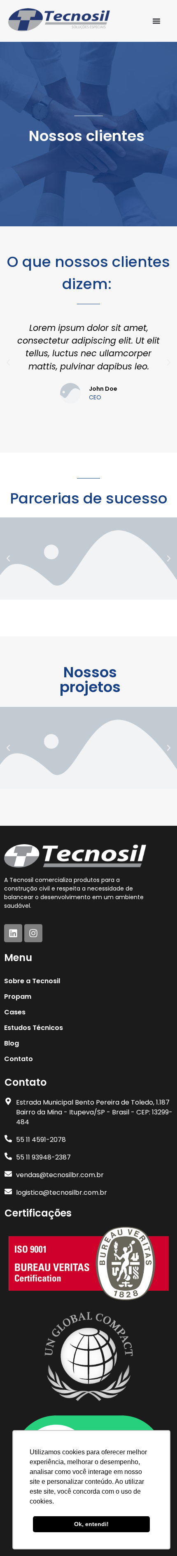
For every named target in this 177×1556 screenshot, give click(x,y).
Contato (18, 1059)
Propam (17, 996)
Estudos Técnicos (33, 1027)
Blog (11, 1043)
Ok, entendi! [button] (91, 1524)
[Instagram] (33, 933)
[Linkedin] (13, 933)
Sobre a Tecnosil (32, 981)
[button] (8, 362)
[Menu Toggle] (156, 21)
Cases (15, 1012)
